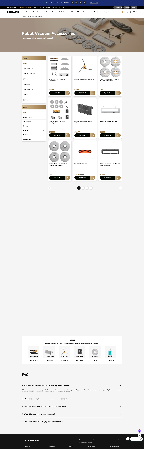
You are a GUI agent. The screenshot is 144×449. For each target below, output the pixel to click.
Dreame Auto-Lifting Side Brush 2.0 (84, 79)
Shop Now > (94, 3)
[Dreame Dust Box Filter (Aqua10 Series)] (85, 109)
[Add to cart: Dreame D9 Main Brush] (92, 178)
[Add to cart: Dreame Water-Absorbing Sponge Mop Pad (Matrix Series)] (67, 178)
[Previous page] (49, 188)
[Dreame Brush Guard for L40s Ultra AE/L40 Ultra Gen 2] (110, 151)
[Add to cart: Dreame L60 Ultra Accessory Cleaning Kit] (67, 135)
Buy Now (57, 93)
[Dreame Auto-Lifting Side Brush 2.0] (85, 67)
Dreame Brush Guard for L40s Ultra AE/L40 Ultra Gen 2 (110, 164)
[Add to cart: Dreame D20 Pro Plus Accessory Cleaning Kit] (67, 93)
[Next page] (120, 188)
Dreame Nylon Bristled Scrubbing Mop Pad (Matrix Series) (109, 79)
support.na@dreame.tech (86, 442)
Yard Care (61, 7)
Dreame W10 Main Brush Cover (108, 121)
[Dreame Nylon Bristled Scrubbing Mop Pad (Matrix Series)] (110, 67)
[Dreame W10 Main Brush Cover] (110, 109)
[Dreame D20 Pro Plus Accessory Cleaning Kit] (59, 67)
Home (24, 16)
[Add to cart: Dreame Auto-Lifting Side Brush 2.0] (92, 93)
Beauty (48, 7)
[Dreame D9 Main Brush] (85, 151)
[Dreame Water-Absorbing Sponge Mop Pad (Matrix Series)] (59, 151)
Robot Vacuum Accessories (35, 16)
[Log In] (136, 12)
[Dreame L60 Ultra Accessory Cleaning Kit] (59, 109)
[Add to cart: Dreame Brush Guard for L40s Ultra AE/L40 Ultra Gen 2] (118, 178)
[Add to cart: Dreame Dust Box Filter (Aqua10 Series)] (92, 135)
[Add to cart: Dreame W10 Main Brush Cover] (118, 135)
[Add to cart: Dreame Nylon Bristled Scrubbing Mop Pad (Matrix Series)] (118, 93)
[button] (139, 431)
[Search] (130, 12)
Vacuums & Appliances (26, 7)
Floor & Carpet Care (39, 7)
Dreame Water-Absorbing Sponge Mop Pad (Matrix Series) (58, 164)
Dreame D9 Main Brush (80, 163)
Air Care (54, 7)
